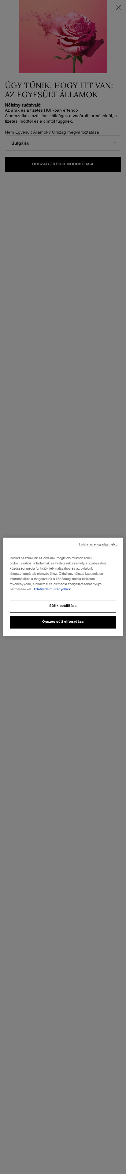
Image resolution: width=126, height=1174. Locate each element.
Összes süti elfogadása (63, 622)
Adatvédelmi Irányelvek (52, 590)
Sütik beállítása (62, 606)
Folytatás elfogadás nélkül (98, 544)
